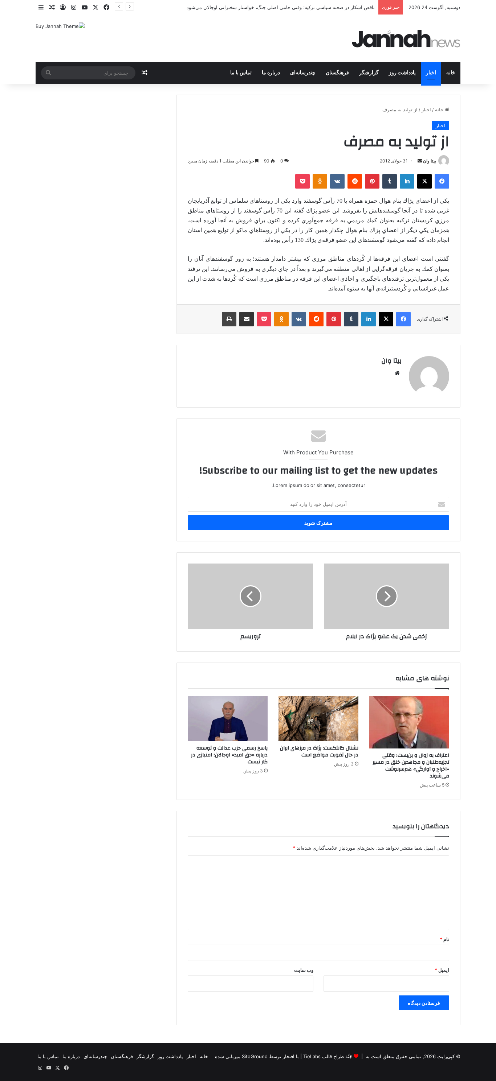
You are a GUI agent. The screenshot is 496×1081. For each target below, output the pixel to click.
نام (444, 939)
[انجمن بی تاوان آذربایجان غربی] (406, 39)
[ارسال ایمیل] (420, 161)
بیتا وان (429, 161)
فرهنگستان (337, 72)
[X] (424, 181)
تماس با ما (241, 72)
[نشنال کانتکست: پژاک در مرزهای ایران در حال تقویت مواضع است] (318, 718)
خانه (450, 72)
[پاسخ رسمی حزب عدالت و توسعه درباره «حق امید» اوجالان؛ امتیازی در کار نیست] (228, 718)
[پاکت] (302, 181)
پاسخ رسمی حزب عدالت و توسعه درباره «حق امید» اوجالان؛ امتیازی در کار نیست (229, 755)
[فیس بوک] (442, 181)
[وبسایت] (397, 373)
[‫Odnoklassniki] (320, 181)
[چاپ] (229, 319)
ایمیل (442, 970)
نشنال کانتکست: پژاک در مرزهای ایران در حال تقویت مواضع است (319, 751)
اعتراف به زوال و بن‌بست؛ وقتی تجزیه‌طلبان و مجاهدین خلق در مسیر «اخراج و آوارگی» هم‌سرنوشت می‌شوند (411, 766)
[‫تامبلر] (389, 181)
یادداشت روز (402, 72)
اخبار (431, 72)
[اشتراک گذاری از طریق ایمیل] (246, 319)
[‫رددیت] (354, 181)
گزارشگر (369, 72)
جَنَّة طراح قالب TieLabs (327, 1056)
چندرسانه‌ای (303, 72)
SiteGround (255, 1056)
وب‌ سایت (303, 970)
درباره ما (271, 72)
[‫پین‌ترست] (372, 181)
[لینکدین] (407, 181)
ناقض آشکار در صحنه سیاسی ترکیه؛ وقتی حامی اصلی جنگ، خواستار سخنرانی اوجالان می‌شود (281, 7)
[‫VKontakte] (337, 181)
